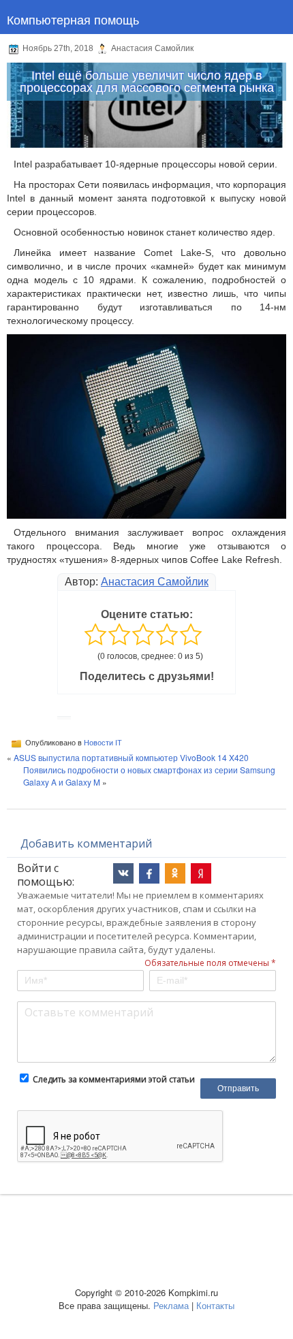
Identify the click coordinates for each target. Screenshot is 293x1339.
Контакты (215, 1305)
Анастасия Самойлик (155, 581)
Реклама (171, 1305)
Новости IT (103, 743)
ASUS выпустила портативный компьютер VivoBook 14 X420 (131, 757)
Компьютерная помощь (73, 19)
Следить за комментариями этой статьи (114, 1079)
